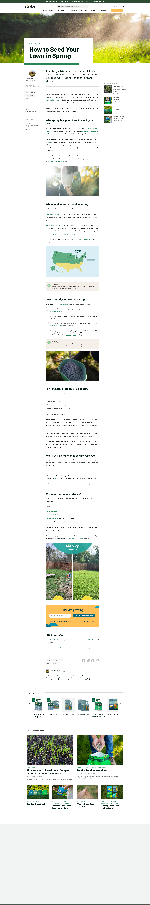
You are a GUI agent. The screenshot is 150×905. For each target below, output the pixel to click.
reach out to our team (75, 539)
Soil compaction (53, 511)
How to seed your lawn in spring (32, 115)
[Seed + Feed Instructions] (100, 750)
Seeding (37, 43)
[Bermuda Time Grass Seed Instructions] (62, 792)
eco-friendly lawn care (56, 162)
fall (56, 478)
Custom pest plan (62, 10)
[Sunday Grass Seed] (38, 792)
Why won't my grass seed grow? (32, 126)
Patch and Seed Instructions (98, 767)
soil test (82, 536)
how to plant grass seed (61, 304)
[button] (75, 1)
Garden (93, 10)
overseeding (87, 148)
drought (48, 142)
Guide (26, 98)
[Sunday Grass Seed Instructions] (112, 792)
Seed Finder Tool (55, 311)
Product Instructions (82, 767)
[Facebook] (26, 86)
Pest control (83, 10)
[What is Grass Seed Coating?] (87, 792)
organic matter (61, 522)
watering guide (71, 335)
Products (38, 801)
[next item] (121, 705)
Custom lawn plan (48, 10)
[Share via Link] (38, 86)
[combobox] (60, 616)
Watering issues (52, 518)
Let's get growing (28, 129)
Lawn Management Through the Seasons (60, 648)
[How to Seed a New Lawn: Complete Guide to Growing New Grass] (50, 750)
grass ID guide (85, 239)
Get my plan (117, 10)
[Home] (30, 6)
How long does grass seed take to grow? (32, 118)
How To (32, 95)
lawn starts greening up (89, 131)
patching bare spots (52, 100)
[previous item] (29, 705)
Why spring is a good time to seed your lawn (31, 108)
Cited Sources (27, 132)
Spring (26, 92)
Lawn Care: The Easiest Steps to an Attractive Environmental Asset (69, 640)
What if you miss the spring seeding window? (32, 122)
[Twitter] (30, 86)
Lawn (31, 43)
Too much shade (53, 515)
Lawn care (74, 10)
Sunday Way (30, 801)
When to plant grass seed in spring (31, 112)
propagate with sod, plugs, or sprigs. (63, 234)
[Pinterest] (34, 86)
